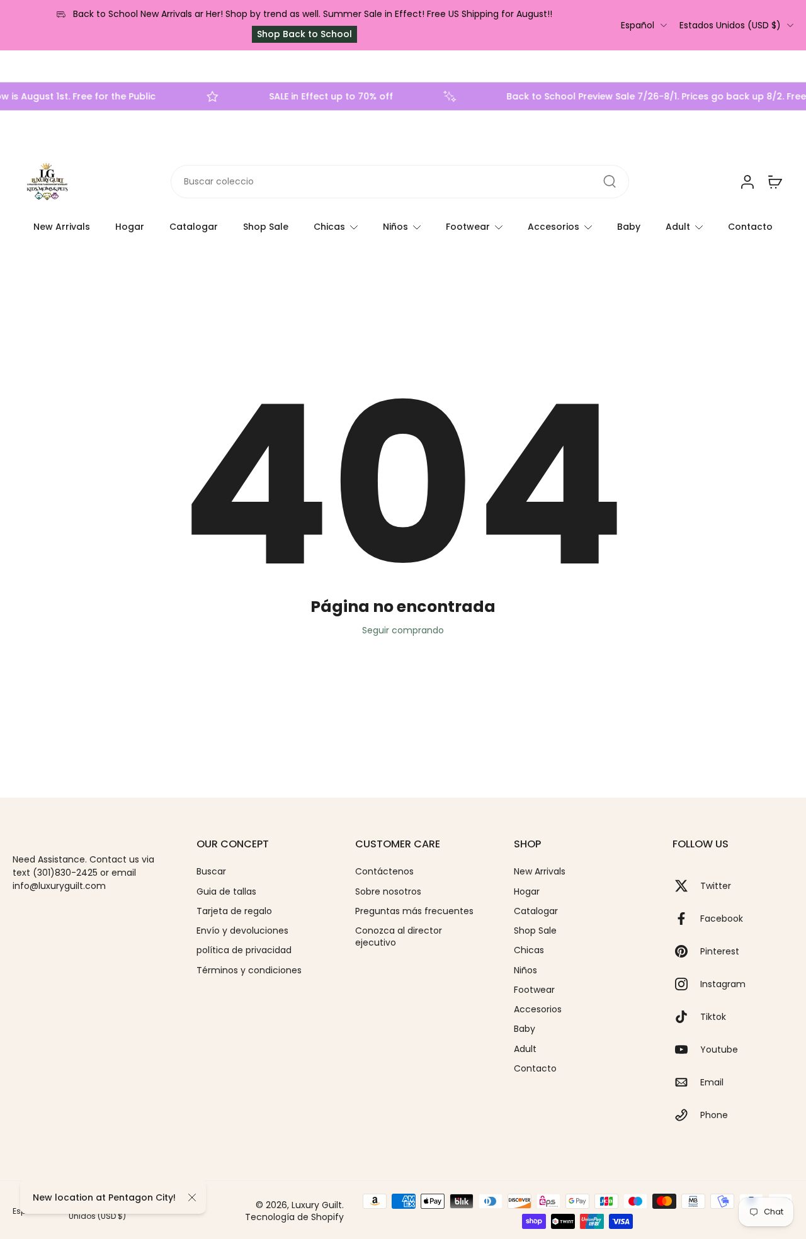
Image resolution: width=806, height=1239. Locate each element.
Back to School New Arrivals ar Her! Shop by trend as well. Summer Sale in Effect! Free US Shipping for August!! (312, 14)
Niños (395, 226)
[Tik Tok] (686, 1017)
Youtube (719, 1050)
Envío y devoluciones (242, 931)
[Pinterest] (686, 951)
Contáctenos (384, 872)
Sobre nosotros (388, 892)
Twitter (715, 886)
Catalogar (193, 226)
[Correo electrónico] (686, 1082)
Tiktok (713, 1017)
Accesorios (553, 226)
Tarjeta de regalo (234, 911)
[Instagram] (686, 984)
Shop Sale (265, 226)
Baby (628, 226)
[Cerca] (192, 1197)
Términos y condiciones (249, 970)
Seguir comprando (403, 630)
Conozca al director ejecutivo (398, 937)
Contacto (750, 226)
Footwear (468, 226)
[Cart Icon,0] (774, 182)
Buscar (211, 872)
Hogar (129, 226)
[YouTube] (686, 1049)
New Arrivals (61, 226)
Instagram (723, 984)
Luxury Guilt (317, 1205)
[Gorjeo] (686, 886)
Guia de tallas (226, 892)
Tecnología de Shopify (294, 1217)
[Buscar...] (609, 182)
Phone (714, 1115)
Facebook (721, 919)
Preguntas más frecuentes (414, 911)
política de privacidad (244, 950)
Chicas (329, 226)
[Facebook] (686, 918)
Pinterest (719, 952)
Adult (678, 226)
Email (712, 1083)
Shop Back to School (304, 34)
